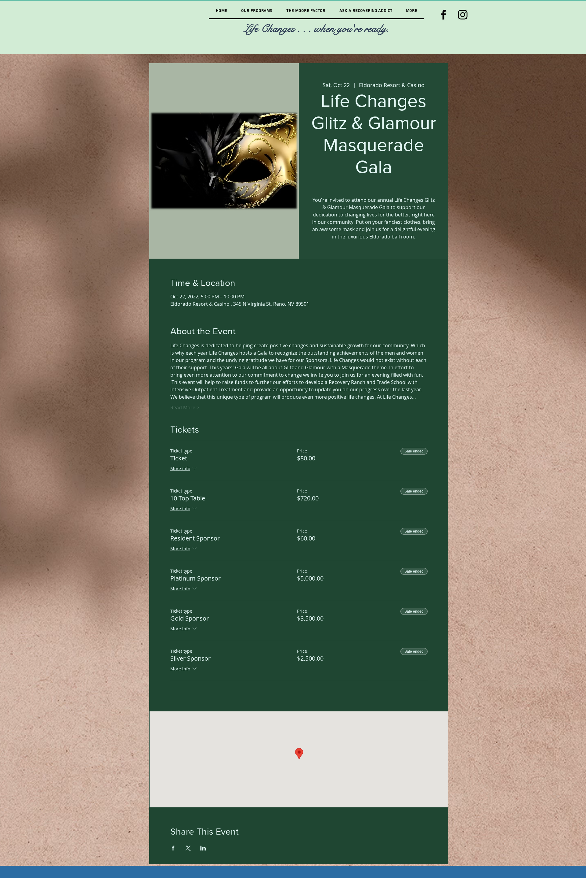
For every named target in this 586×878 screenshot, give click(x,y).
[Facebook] (443, 14)
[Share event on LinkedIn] (203, 848)
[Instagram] (462, 14)
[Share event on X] (188, 848)
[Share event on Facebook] (173, 848)
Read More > (184, 407)
